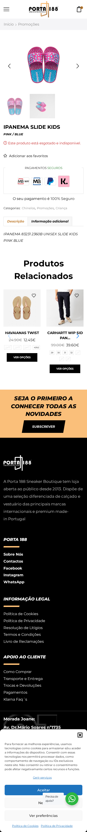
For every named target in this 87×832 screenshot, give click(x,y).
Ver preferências (43, 815)
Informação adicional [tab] (49, 221)
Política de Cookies (25, 826)
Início (9, 24)
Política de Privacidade (57, 826)
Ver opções (22, 357)
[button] (80, 735)
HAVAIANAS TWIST (22, 333)
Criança (61, 208)
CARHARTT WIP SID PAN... (65, 335)
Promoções (28, 24)
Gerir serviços (42, 777)
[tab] (15, 221)
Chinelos (28, 208)
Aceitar (43, 790)
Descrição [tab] (15, 221)
